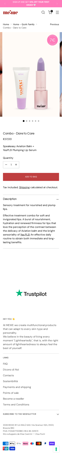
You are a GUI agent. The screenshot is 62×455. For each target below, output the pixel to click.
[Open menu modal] (57, 12)
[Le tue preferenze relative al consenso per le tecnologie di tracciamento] (56, 449)
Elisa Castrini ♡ (27, 434)
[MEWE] (10, 12)
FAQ (5, 363)
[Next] (57, 3)
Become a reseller (13, 398)
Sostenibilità (10, 381)
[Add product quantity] (16, 164)
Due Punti (40, 434)
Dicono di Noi (11, 369)
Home (6, 24)
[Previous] (5, 3)
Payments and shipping (17, 387)
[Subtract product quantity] (6, 164)
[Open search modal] (43, 12)
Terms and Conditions (16, 404)
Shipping (24, 187)
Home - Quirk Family (24, 24)
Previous (54, 24)
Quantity (8, 158)
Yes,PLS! (25, 234)
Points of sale (11, 393)
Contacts (8, 375)
